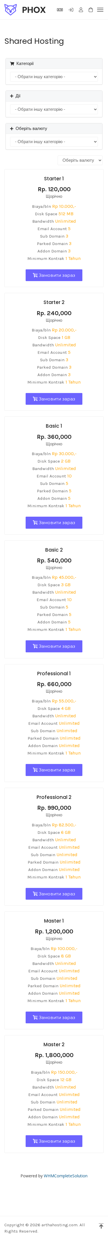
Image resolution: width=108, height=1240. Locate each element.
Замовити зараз (56, 275)
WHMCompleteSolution (66, 1175)
